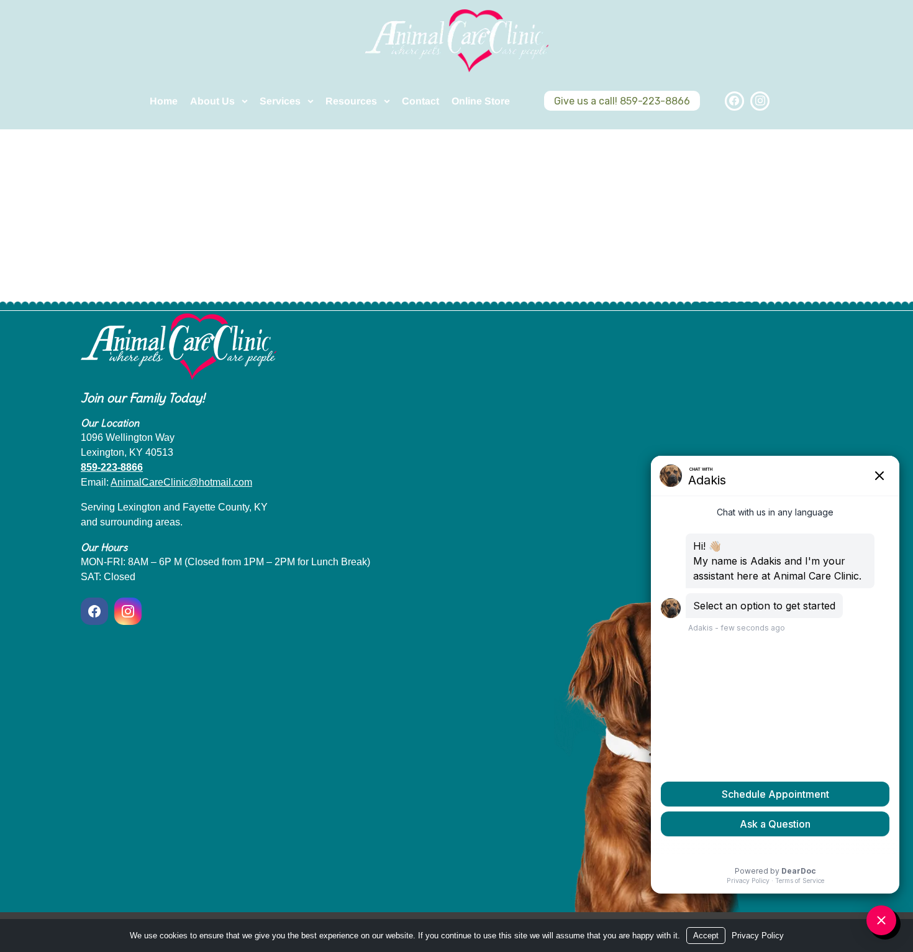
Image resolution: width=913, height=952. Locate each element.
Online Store (481, 101)
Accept (706, 935)
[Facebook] (734, 101)
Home (164, 101)
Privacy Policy (758, 935)
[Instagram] (760, 101)
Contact (420, 101)
